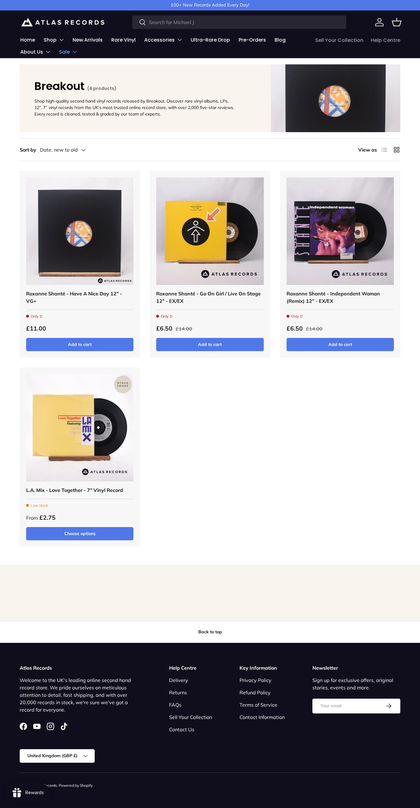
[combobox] (239, 22)
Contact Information (262, 717)
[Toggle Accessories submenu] (179, 39)
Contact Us (181, 729)
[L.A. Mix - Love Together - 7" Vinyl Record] (79, 427)
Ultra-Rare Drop (210, 39)
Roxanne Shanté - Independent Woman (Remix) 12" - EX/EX (333, 297)
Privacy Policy (255, 680)
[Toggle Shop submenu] (61, 39)
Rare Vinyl (123, 39)
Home (27, 39)
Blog (280, 39)
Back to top (210, 632)
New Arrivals (88, 39)
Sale (64, 51)
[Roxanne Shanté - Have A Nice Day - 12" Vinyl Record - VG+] (79, 231)
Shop (50, 39)
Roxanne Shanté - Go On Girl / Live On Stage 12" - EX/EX (208, 297)
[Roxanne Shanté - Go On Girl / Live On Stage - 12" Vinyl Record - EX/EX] (209, 231)
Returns (178, 692)
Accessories (159, 39)
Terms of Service (258, 705)
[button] (396, 22)
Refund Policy (255, 692)
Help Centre (385, 40)
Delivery (178, 680)
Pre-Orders (252, 39)
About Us (31, 51)
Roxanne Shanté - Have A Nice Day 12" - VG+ (74, 297)
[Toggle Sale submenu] (74, 51)
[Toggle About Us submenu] (48, 51)
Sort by (28, 150)
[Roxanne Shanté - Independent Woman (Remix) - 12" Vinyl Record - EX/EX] (340, 231)
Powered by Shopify (76, 785)
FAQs (175, 705)
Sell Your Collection (339, 40)
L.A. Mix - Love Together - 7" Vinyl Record (74, 490)
